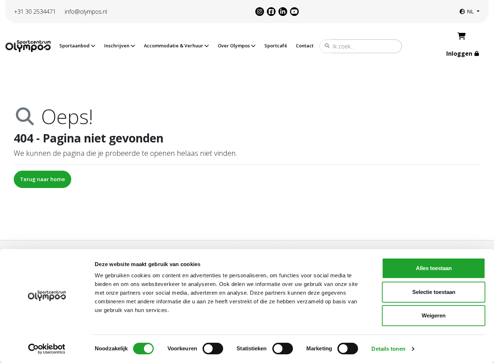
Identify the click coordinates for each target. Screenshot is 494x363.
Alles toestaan (434, 268)
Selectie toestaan (433, 292)
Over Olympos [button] (234, 45)
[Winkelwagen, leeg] (461, 36)
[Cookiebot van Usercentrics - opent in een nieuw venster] (46, 348)
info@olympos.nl (86, 12)
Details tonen (388, 349)
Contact (305, 45)
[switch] (213, 348)
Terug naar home (42, 179)
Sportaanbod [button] (75, 45)
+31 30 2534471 (35, 12)
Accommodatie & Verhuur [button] (174, 45)
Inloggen (460, 53)
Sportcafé (275, 45)
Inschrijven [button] (117, 45)
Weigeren (434, 315)
